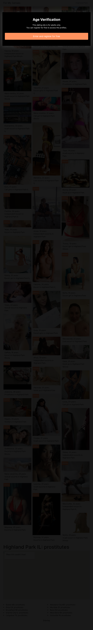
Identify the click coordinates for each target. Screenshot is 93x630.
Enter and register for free (46, 36)
